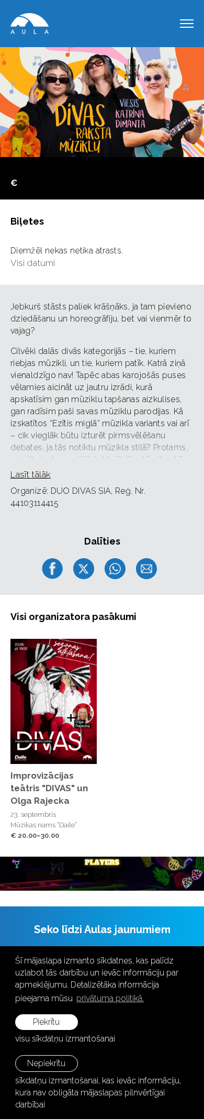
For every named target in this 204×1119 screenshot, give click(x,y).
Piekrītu (46, 1022)
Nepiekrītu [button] (46, 1063)
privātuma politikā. (110, 998)
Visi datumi (32, 263)
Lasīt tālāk (30, 474)
